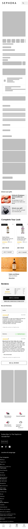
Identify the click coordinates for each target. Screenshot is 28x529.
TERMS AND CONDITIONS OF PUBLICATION (14, 301)
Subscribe (4, 441)
